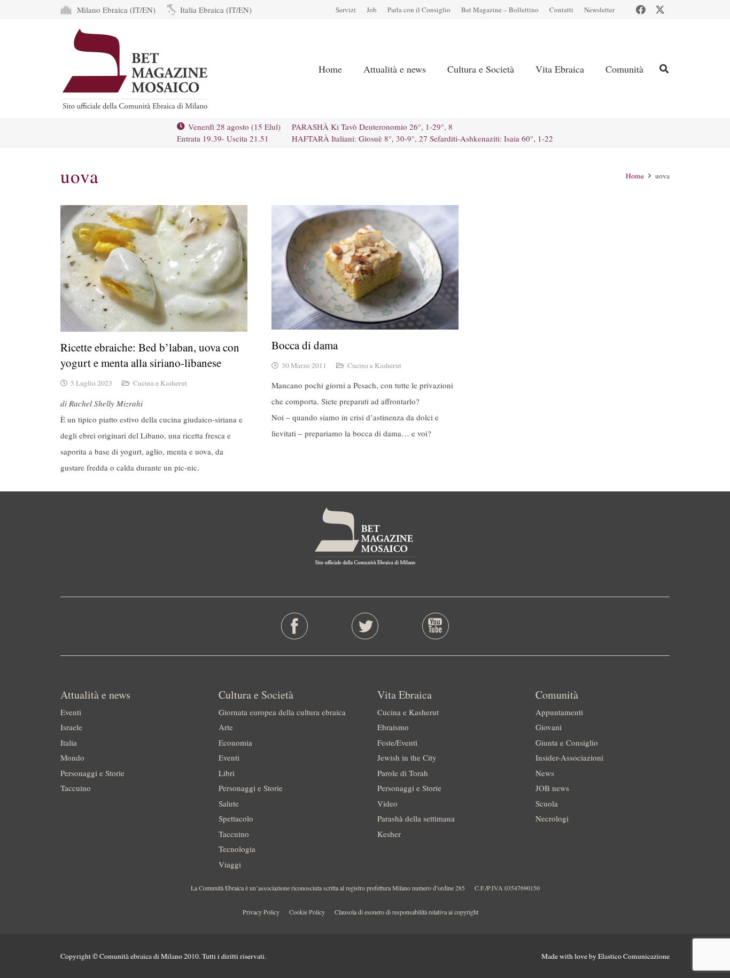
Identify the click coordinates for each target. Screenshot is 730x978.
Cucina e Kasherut (160, 383)
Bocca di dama (304, 345)
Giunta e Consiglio (566, 742)
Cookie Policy (307, 911)
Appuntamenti (559, 712)
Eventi (70, 712)
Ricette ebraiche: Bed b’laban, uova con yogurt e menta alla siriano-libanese (149, 355)
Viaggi (230, 864)
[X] (660, 9)
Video (387, 803)
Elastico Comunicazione (634, 956)
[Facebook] (640, 9)
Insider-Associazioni (569, 757)
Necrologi (552, 818)
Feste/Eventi (397, 742)
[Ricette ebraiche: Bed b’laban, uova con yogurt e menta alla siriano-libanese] (153, 268)
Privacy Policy (261, 911)
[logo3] (136, 69)
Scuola (546, 803)
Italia (68, 742)
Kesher (389, 833)
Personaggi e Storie (92, 773)
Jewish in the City (407, 757)
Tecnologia (237, 848)
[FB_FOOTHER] (294, 626)
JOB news (552, 788)
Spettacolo (236, 818)
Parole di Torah (402, 773)
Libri (227, 773)
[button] (664, 68)
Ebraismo (393, 727)
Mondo (72, 757)
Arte (226, 727)
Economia (235, 742)
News (544, 773)
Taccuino (75, 788)
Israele (71, 727)
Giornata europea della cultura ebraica (282, 712)
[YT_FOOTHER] (435, 626)
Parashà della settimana (416, 818)
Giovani (548, 727)
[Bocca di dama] (365, 267)
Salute (229, 803)
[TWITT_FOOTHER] (365, 626)
